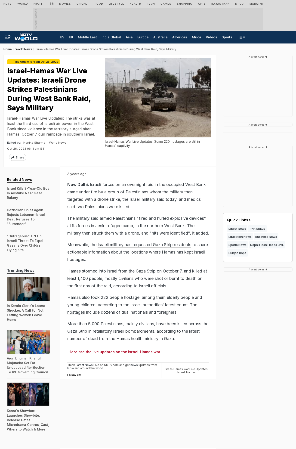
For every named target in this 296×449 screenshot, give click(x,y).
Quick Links (237, 220)
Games (165, 3)
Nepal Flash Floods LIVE (267, 245)
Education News (240, 236)
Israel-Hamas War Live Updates (186, 369)
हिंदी (52, 3)
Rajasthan (220, 3)
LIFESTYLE (116, 3)
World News (57, 142)
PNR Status (257, 228)
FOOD (99, 3)
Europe (143, 37)
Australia (160, 37)
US (62, 37)
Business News (266, 236)
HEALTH (135, 3)
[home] (26, 36)
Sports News (237, 245)
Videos (211, 37)
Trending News (20, 270)
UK (71, 37)
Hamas (191, 372)
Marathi (256, 3)
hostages (76, 312)
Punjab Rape (237, 253)
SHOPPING (184, 3)
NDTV (7, 3)
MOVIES (65, 3)
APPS (202, 3)
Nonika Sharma (34, 142)
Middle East (87, 37)
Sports (227, 37)
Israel (181, 372)
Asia (129, 37)
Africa (196, 37)
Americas (179, 37)
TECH (151, 3)
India (70, 368)
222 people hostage (120, 297)
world (99, 368)
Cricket (83, 3)
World (22, 3)
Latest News (237, 228)
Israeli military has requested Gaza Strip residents (144, 244)
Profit (39, 3)
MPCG (239, 3)
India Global (111, 37)
